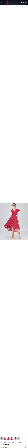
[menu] (18, 2)
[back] (2, 2)
